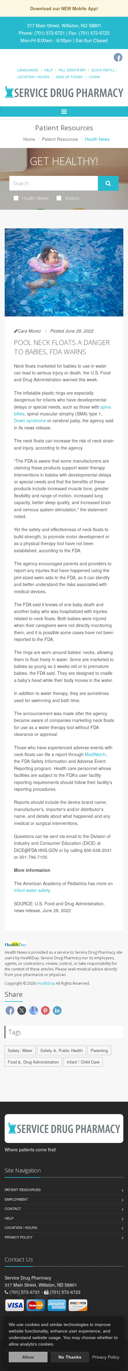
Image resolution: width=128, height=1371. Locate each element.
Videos (72, 198)
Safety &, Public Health (61, 1050)
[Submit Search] (108, 183)
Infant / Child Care (83, 1062)
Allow (28, 1357)
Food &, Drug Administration (33, 1062)
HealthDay (46, 983)
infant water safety (32, 890)
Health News (35, 198)
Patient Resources (60, 139)
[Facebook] (118, 57)
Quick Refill (103, 69)
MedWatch (95, 754)
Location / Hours (33, 76)
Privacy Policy (18, 1236)
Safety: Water (20, 1050)
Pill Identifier (72, 69)
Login (94, 76)
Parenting (99, 1050)
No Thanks (69, 1357)
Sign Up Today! (69, 76)
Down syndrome (30, 420)
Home (29, 139)
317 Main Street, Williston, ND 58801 (64, 25)
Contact (13, 1208)
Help (48, 69)
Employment (16, 1199)
